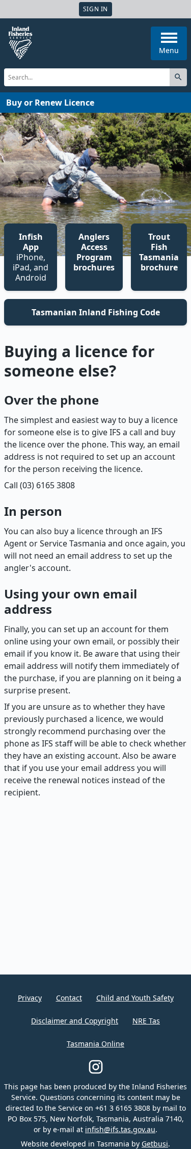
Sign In (95, 9)
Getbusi (155, 1143)
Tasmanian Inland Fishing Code (96, 312)
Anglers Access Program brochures (94, 252)
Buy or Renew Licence (50, 102)
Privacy (30, 998)
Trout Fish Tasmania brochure (159, 252)
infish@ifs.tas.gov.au (120, 1129)
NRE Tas (146, 1021)
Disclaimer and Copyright (74, 1021)
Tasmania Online (95, 1043)
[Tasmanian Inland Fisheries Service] (20, 43)
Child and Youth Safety (135, 998)
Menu (169, 50)
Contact (69, 998)
